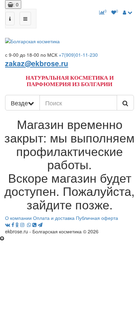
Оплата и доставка (54, 217)
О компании (18, 217)
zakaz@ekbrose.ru (36, 63)
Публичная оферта (97, 217)
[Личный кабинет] (127, 12)
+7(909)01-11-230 (78, 54)
